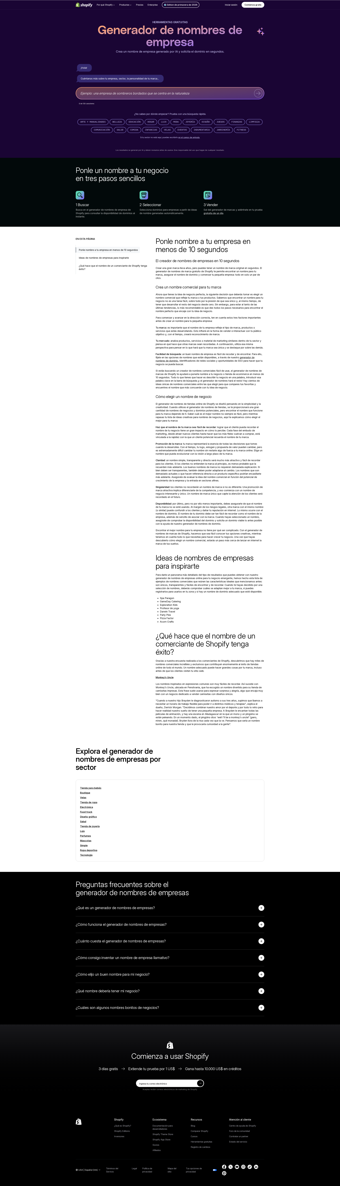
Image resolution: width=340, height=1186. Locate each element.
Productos (124, 4)
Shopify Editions (122, 1131)
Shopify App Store (161, 1139)
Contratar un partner (238, 1136)
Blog (193, 1125)
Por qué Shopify (105, 4)
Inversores (119, 1136)
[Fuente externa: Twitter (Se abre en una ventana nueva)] (230, 1167)
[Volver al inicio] (79, 1121)
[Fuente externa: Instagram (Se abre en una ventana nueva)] (243, 1167)
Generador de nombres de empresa (170, 36)
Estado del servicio (238, 1141)
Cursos (194, 1136)
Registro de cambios (200, 1147)
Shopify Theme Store (162, 1134)
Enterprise (153, 4)
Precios (139, 4)
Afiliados (156, 1150)
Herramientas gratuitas (170, 22)
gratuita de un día (213, 213)
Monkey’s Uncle (165, 677)
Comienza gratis (253, 4)
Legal (134, 1168)
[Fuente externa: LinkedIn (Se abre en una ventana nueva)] (256, 1167)
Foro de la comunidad (239, 1131)
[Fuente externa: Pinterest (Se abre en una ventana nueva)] (224, 1173)
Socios (155, 1145)
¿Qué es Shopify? (122, 1125)
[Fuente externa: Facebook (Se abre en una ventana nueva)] (224, 1167)
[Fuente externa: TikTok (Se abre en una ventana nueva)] (250, 1167)
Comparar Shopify (199, 1131)
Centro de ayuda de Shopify (242, 1125)
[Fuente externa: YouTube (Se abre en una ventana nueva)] (237, 1167)
